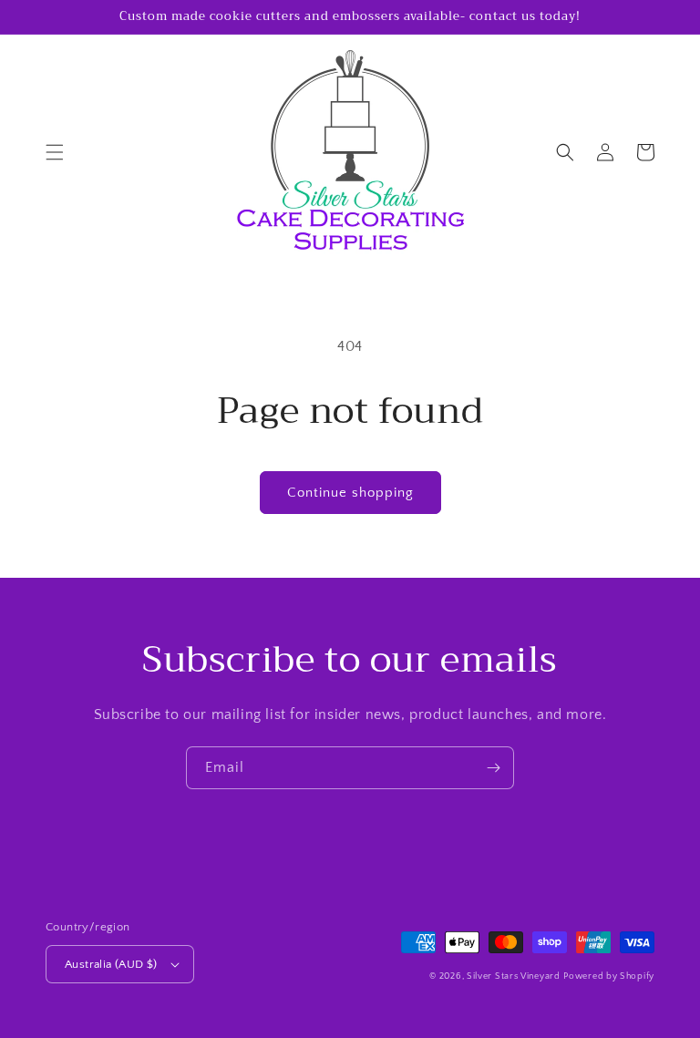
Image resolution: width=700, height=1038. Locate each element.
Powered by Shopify (608, 976)
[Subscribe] (493, 767)
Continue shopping (350, 492)
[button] (55, 152)
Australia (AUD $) (111, 964)
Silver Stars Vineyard (514, 976)
